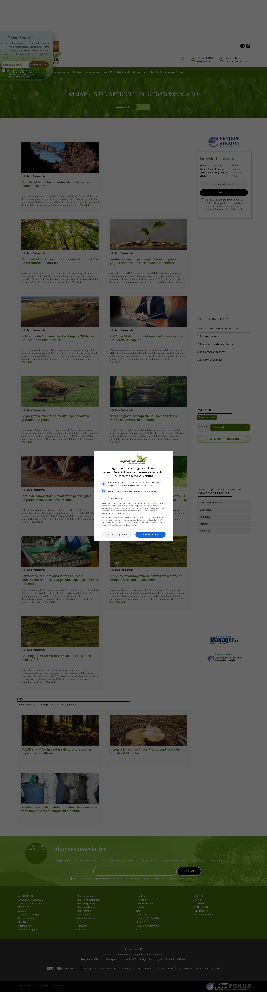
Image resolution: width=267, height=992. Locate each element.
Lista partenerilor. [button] (118, 513)
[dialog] (133, 496)
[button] (133, 498)
